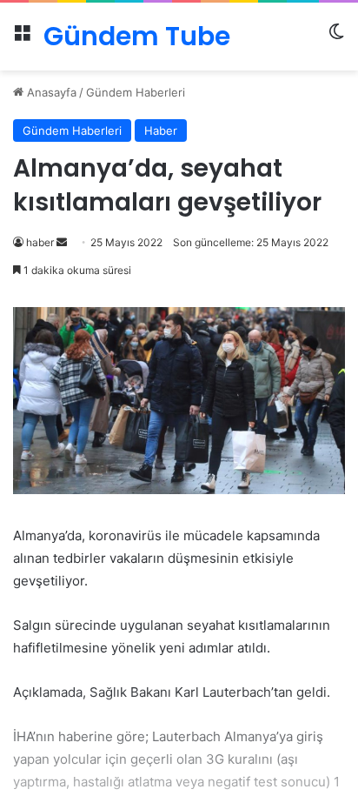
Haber (160, 130)
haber (40, 242)
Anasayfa (49, 92)
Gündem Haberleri (135, 92)
